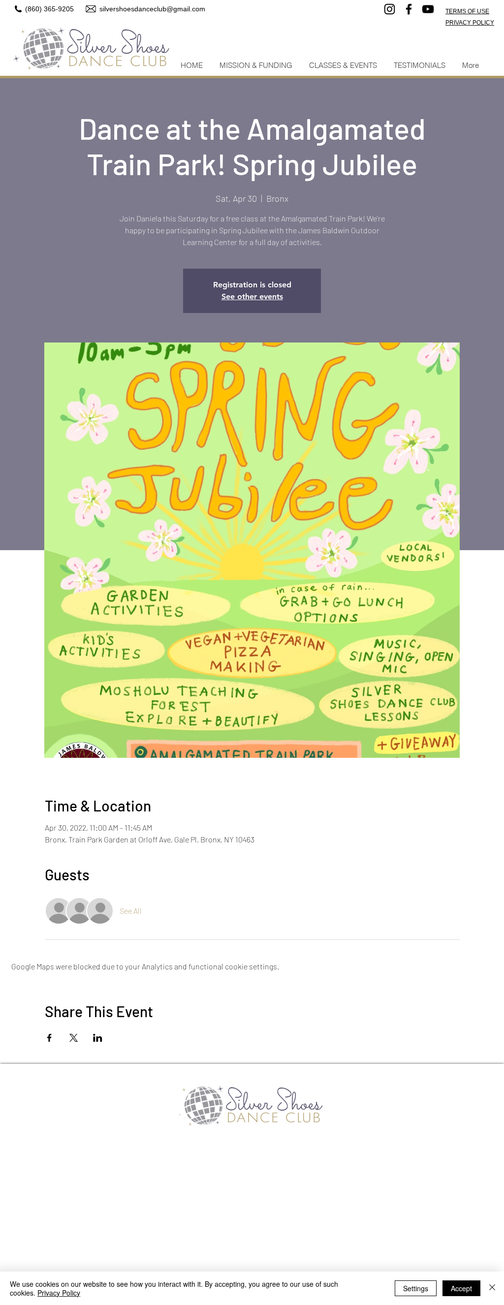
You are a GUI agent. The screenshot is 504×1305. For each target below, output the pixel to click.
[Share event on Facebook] (49, 1038)
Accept (461, 1288)
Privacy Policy (58, 1293)
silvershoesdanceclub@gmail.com (152, 9)
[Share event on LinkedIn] (97, 1038)
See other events (252, 296)
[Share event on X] (73, 1038)
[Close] (492, 1288)
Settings (415, 1288)
